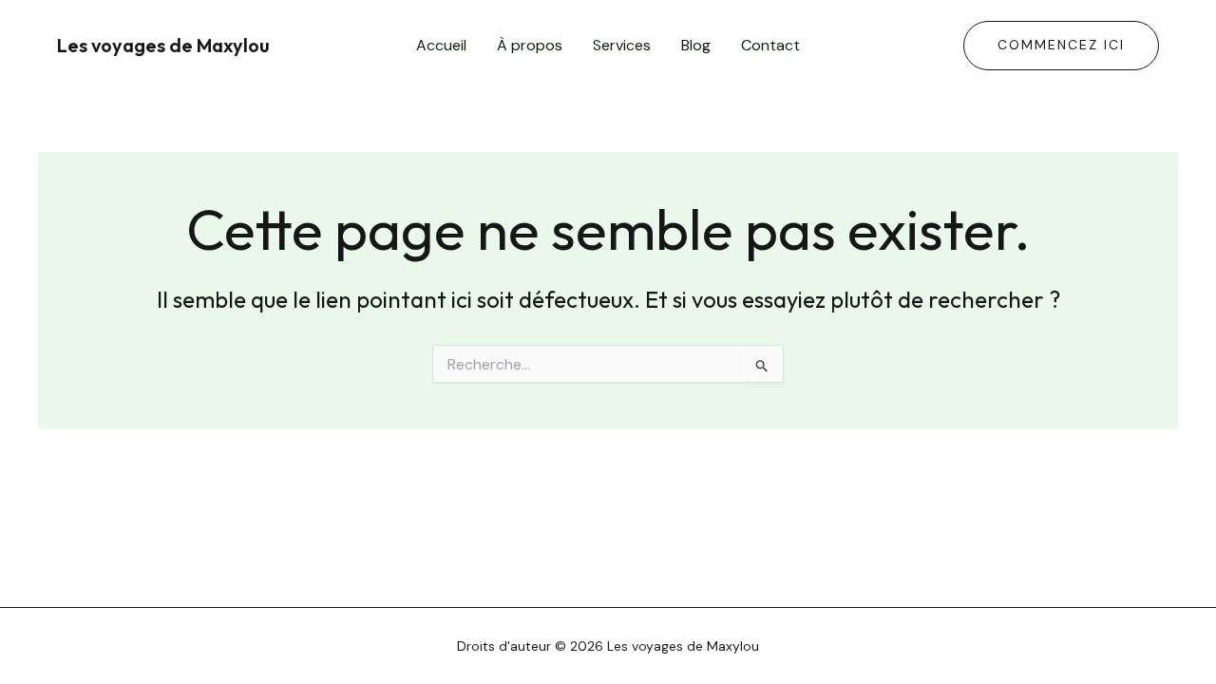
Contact (770, 45)
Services (622, 45)
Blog (696, 45)
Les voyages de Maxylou (163, 45)
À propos (529, 45)
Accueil (441, 45)
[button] (1061, 45)
